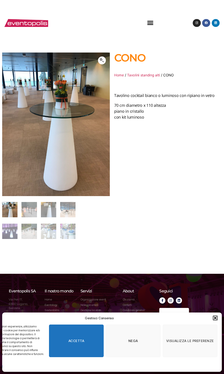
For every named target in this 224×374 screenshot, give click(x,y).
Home (119, 75)
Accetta (76, 341)
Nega (133, 341)
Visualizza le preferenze (190, 341)
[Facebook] (206, 23)
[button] (215, 318)
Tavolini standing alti (143, 75)
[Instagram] (197, 23)
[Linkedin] (216, 23)
